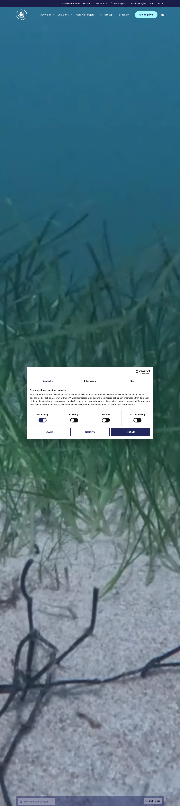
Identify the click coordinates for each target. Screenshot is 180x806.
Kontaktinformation (71, 3)
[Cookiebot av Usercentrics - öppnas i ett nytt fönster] (138, 372)
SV (159, 3)
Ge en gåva (146, 14)
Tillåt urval (90, 432)
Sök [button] (151, 3)
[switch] (74, 421)
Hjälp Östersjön (85, 14)
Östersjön (45, 14)
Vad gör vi (63, 14)
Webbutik (100, 3)
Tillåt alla (130, 432)
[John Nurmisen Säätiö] (21, 14)
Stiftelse (124, 14)
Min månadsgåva (138, 3)
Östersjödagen (118, 3)
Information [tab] (90, 381)
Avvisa (49, 432)
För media (88, 3)
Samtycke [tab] (48, 381)
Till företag (106, 14)
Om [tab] (132, 381)
